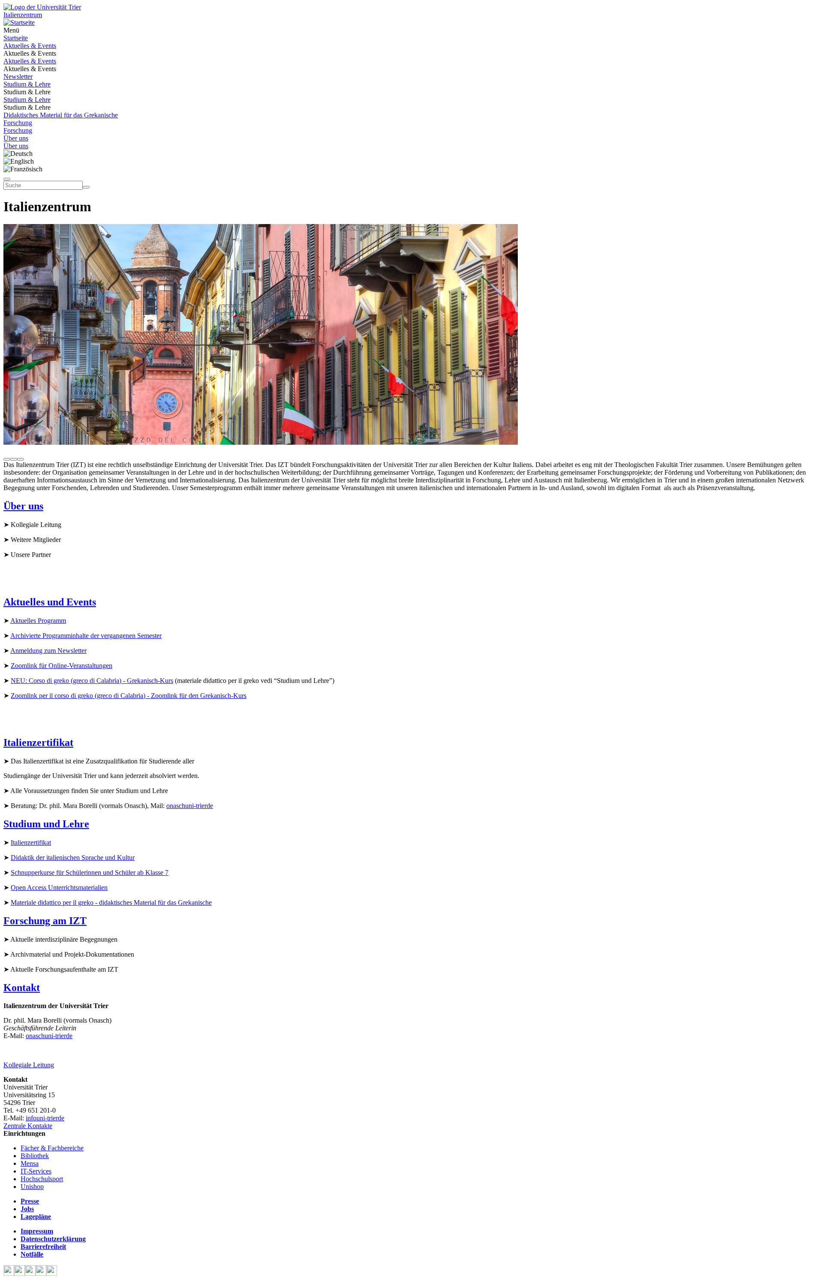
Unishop (32, 1186)
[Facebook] (8, 1273)
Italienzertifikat (31, 842)
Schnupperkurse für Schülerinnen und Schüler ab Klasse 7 (89, 872)
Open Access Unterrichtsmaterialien (59, 887)
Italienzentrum (22, 14)
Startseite (15, 38)
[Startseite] (42, 7)
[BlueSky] (19, 1273)
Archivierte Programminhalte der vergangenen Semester (86, 635)
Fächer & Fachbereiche (52, 1148)
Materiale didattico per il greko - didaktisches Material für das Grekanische (111, 902)
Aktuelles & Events (29, 45)
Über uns (15, 138)
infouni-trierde (45, 1118)
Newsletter (18, 76)
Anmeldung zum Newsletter (48, 650)
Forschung (17, 122)
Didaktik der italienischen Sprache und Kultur (73, 857)
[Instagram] (41, 1273)
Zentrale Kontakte (27, 1125)
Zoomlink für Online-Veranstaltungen (61, 665)
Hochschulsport (42, 1178)
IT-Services (36, 1171)
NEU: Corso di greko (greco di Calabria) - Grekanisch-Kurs (92, 680)
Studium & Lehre (27, 84)
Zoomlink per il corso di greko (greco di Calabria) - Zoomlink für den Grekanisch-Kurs (128, 695)
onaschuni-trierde (189, 805)
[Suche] (6, 179)
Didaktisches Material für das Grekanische (60, 115)
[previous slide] (6, 459)
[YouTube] (30, 1273)
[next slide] (20, 459)
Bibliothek (35, 1155)
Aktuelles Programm (38, 620)
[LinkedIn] (51, 1273)
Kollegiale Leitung (28, 1064)
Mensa (30, 1163)
